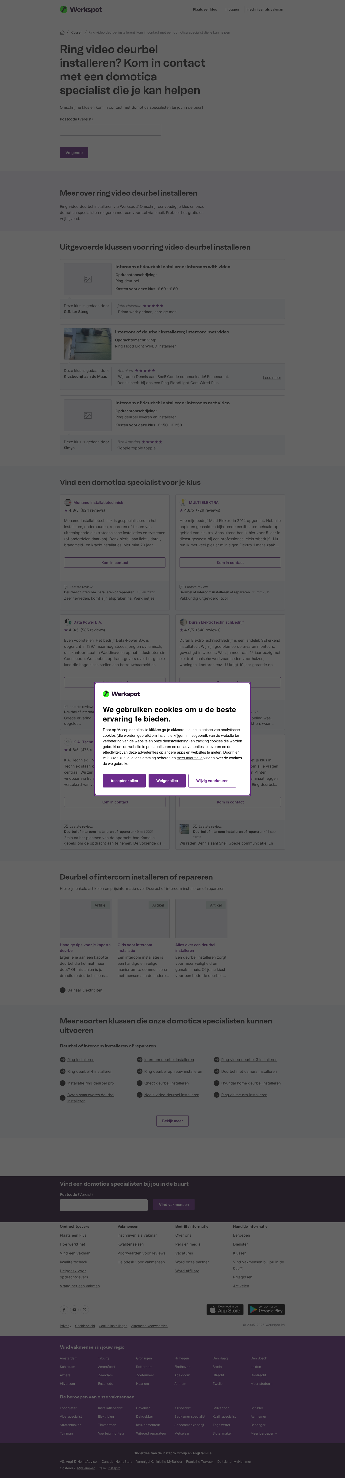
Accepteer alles (124, 780)
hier (235, 752)
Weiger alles (167, 780)
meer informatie (190, 757)
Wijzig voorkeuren (212, 780)
